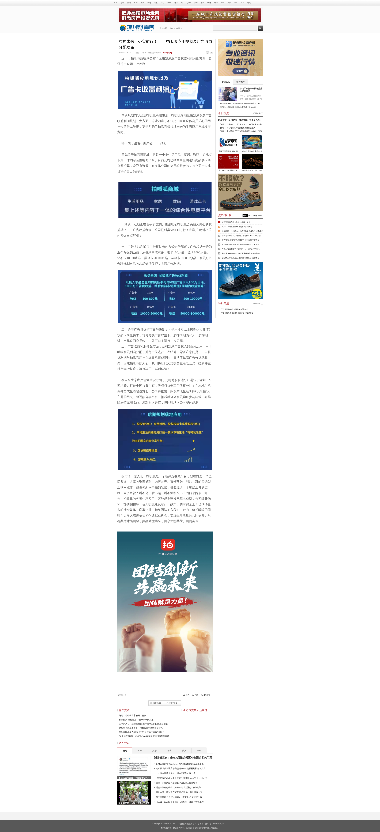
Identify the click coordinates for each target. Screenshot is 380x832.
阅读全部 (257, 113)
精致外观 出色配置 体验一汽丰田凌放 (136, 719)
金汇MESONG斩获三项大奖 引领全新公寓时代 (229, 170)
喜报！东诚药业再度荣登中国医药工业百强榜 (176, 783)
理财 (209, 3)
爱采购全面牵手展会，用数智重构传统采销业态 (141, 728)
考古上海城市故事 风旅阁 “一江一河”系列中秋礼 (240, 249)
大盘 (155, 3)
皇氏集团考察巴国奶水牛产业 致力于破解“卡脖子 (141, 732)
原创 (122, 3)
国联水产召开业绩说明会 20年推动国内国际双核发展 (143, 724)
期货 (176, 3)
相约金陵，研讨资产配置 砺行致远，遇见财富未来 (179, 792)
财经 (135, 3)
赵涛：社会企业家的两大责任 (132, 715)
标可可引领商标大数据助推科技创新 (241, 128)
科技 (242, 3)
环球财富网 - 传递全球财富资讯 (137, 28)
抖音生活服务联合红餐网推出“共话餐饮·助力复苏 (178, 787)
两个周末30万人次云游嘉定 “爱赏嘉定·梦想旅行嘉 (179, 797)
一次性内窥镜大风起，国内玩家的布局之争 (175, 773)
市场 (149, 3)
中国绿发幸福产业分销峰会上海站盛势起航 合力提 (240, 103)
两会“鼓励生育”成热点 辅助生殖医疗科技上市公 (240, 240)
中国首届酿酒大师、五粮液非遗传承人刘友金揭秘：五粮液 (252, 170)
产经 (222, 3)
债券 (202, 3)
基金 (169, 3)
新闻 (129, 3)
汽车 (236, 3)
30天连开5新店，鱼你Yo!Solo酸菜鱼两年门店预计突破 (144, 736)
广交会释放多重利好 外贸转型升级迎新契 (237, 313)
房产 (229, 3)
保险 (196, 3)
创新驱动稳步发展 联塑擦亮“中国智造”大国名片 (240, 244)
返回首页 (173, 703)
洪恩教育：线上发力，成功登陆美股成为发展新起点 (242, 231)
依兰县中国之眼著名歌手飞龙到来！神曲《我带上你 (180, 802)
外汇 (182, 3)
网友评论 (166, 53)
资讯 (222, 124)
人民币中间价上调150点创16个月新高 (237, 227)
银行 (216, 3)
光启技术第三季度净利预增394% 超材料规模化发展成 (180, 768)
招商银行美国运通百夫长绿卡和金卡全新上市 (238, 107)
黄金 (189, 3)
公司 (162, 3)
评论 (249, 3)
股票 (142, 3)
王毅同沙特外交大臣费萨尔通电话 (234, 309)
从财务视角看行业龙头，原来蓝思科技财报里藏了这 (180, 764)
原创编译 (157, 703)
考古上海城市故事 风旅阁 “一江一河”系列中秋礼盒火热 (252, 151)
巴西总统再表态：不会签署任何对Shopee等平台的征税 (181, 778)
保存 (187, 695)
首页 (115, 3)
